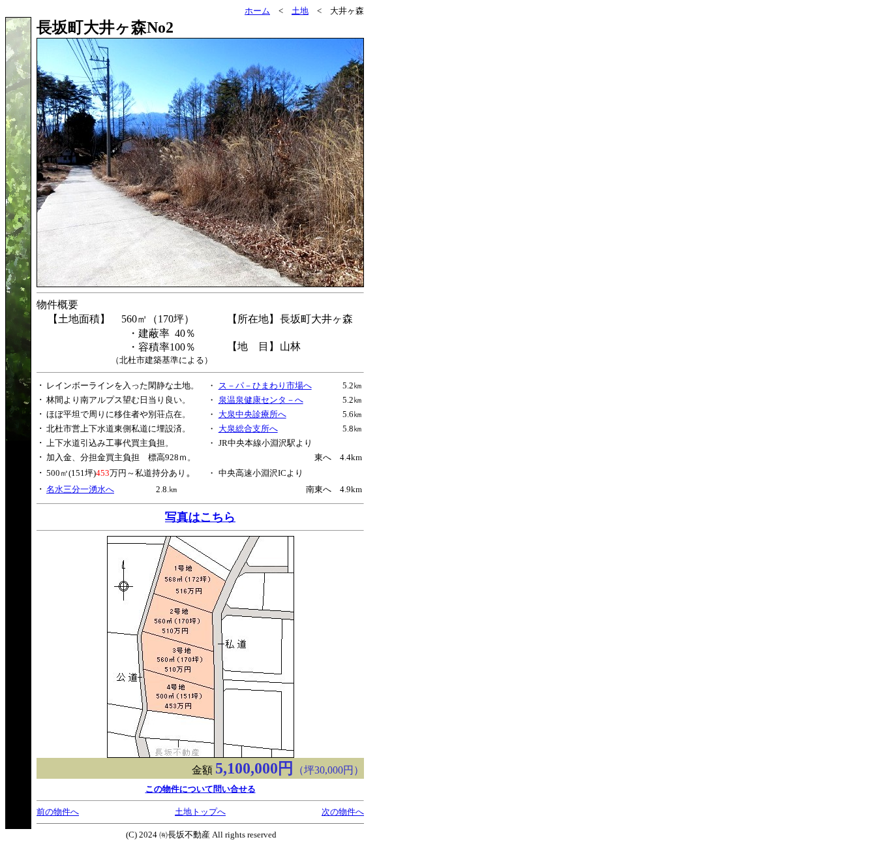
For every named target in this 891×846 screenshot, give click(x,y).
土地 (300, 11)
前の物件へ (58, 812)
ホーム (257, 11)
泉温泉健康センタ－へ (261, 400)
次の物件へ (343, 812)
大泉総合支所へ (248, 428)
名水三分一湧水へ (80, 489)
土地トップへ (200, 812)
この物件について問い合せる (200, 789)
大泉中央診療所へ (252, 414)
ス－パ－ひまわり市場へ (265, 385)
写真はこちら (200, 517)
